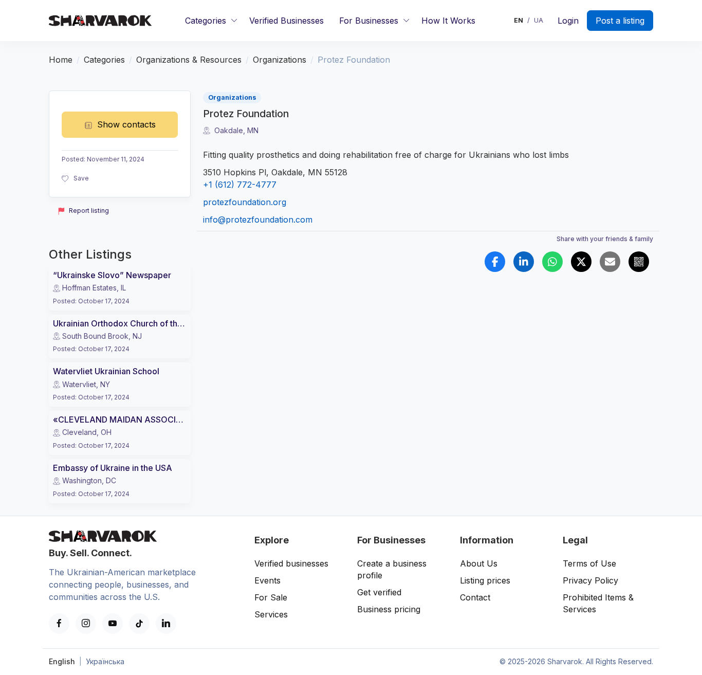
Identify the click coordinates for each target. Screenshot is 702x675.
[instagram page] (86, 623)
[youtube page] (112, 623)
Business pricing (388, 609)
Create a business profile (392, 569)
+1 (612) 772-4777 (239, 184)
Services (271, 614)
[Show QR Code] (639, 261)
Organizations (279, 59)
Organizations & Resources (189, 59)
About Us (478, 563)
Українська (105, 661)
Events (267, 580)
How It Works (448, 20)
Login (568, 20)
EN (518, 20)
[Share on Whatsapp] (552, 261)
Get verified (379, 592)
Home (60, 59)
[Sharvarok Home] (100, 20)
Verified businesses (291, 563)
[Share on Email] (610, 261)
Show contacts (126, 124)
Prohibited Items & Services (598, 603)
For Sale (270, 597)
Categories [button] (205, 20)
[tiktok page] (139, 623)
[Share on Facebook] (495, 261)
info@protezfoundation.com (257, 219)
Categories (104, 59)
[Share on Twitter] (581, 261)
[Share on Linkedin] (523, 261)
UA (538, 20)
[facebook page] (59, 623)
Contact (475, 597)
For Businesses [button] (368, 20)
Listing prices (485, 580)
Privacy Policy (590, 580)
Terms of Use (589, 563)
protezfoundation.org (244, 202)
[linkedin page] (166, 623)
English (62, 661)
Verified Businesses (286, 20)
